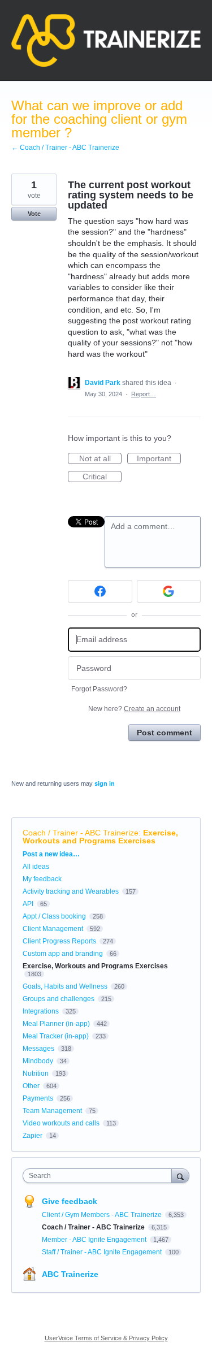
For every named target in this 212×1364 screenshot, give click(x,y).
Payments (38, 1098)
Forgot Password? (99, 689)
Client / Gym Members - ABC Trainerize (102, 1215)
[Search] (180, 1175)
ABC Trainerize (70, 1274)
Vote (34, 213)
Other (31, 1086)
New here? (134, 709)
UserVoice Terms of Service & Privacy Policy (106, 1338)
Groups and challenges (58, 999)
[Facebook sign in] (100, 591)
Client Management (53, 929)
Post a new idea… (51, 854)
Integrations (41, 1011)
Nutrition (36, 1073)
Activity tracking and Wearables (71, 891)
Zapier (32, 1136)
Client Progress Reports (59, 941)
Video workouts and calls (61, 1123)
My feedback (42, 879)
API (28, 904)
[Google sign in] (169, 591)
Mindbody (38, 1061)
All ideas (36, 867)
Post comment (164, 732)
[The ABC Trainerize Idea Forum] (106, 40)
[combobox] (99, 1176)
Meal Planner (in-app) (56, 1024)
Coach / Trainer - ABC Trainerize (81, 832)
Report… (143, 394)
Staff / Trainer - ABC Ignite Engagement (102, 1252)
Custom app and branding (63, 954)
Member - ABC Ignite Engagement (95, 1240)
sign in (104, 783)
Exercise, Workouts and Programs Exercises (100, 836)
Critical (102, 477)
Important (159, 459)
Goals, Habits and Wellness (65, 986)
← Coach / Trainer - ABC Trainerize (65, 147)
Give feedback (69, 1201)
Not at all (100, 459)
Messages (38, 1049)
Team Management (52, 1111)
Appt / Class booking (54, 916)
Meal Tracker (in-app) (56, 1036)
